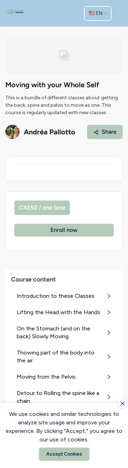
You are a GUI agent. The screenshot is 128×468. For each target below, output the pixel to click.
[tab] (64, 296)
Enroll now (64, 230)
